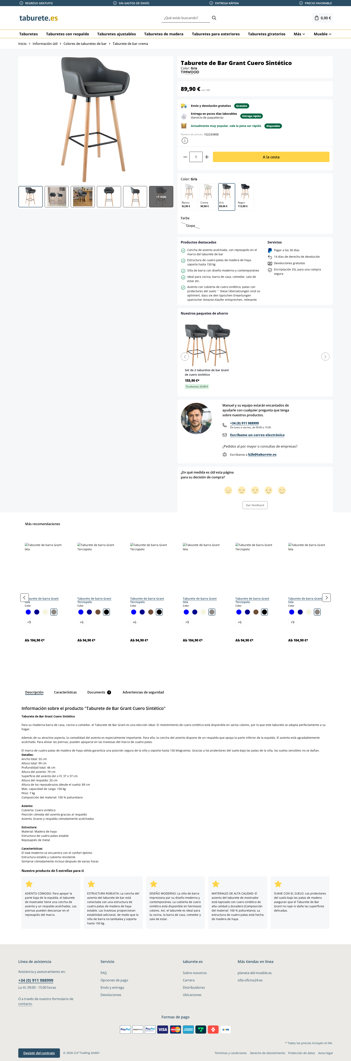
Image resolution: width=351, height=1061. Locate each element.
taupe (193, 226)
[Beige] (45, 612)
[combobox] (185, 18)
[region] (175, 598)
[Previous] (185, 357)
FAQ (104, 973)
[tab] (34, 692)
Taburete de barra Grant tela (42, 600)
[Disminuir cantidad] (185, 157)
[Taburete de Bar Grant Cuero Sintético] (96, 120)
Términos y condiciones (231, 1053)
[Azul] (28, 612)
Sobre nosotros (195, 973)
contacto (25, 1004)
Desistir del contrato (39, 1053)
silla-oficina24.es (250, 980)
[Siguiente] (326, 597)
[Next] (325, 357)
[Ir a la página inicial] (38, 18)
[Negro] (106, 612)
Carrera (189, 980)
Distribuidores (194, 987)
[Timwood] (190, 72)
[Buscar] (214, 18)
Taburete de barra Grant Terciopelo (94, 600)
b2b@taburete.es (262, 454)
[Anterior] (24, 597)
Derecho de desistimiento (267, 1053)
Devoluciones (111, 995)
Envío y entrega (112, 987)
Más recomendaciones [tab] (42, 524)
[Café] (97, 612)
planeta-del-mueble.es (255, 973)
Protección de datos (301, 1053)
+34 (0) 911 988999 (244, 423)
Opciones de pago (114, 980)
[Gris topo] (53, 612)
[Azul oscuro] (36, 612)
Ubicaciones (192, 995)
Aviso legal (325, 1053)
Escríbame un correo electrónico (257, 435)
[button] (185, 140)
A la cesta (271, 156)
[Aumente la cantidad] (207, 157)
